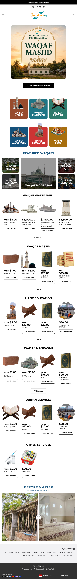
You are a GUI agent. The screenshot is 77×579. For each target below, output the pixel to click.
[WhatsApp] (44, 6)
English (64, 576)
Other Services (67, 555)
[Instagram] (33, 6)
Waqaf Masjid (14, 552)
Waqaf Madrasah (29, 555)
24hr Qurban (26, 552)
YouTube (51, 569)
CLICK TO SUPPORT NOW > (38, 86)
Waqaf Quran (55, 555)
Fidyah (42, 552)
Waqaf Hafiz (42, 555)
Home (5, 552)
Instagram (28, 569)
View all (38, 238)
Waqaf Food (51, 552)
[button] (3, 15)
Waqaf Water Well (66, 552)
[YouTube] (40, 6)
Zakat (35, 552)
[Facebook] (37, 6)
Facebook (40, 569)
